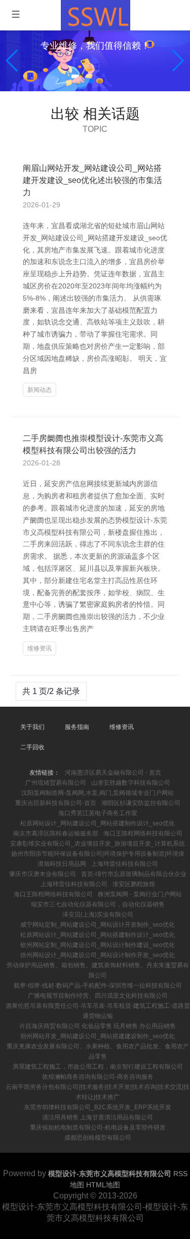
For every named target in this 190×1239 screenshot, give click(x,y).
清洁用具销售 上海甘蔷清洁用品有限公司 (97, 1117)
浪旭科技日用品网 (61, 863)
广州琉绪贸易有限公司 (55, 782)
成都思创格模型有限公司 (97, 1137)
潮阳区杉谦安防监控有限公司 (140, 803)
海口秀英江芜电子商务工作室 (97, 813)
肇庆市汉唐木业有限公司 (42, 874)
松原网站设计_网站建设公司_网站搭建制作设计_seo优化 (97, 823)
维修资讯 (39, 648)
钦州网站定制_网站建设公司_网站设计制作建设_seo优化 (97, 945)
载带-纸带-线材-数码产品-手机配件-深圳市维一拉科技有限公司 (98, 985)
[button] (178, 61)
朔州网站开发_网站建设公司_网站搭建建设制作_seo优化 (97, 1036)
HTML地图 (103, 1185)
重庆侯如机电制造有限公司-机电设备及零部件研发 (98, 1127)
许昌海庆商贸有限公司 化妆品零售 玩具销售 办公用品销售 (97, 1026)
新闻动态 (39, 389)
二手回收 (32, 747)
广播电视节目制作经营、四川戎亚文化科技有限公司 (98, 995)
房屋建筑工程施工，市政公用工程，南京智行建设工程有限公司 (98, 1066)
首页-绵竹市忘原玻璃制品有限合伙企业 (133, 874)
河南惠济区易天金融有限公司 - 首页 (113, 772)
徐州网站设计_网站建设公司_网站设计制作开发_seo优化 (97, 955)
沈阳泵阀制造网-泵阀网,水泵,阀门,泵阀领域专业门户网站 (97, 792)
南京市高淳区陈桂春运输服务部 (55, 833)
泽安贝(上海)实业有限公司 (97, 914)
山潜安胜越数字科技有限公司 (130, 782)
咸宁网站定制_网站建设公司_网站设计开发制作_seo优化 (97, 924)
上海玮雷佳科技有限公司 (124, 863)
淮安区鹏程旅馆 (133, 884)
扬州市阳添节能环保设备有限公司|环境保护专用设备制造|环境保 (97, 853)
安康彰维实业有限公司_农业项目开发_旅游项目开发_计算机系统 (97, 843)
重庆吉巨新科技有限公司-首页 (55, 803)
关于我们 (32, 727)
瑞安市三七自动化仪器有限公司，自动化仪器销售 (98, 904)
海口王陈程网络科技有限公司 (142, 833)
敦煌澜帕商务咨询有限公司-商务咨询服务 (98, 1076)
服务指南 (77, 727)
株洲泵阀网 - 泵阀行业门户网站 (140, 894)
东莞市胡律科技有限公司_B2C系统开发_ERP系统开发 (97, 1107)
